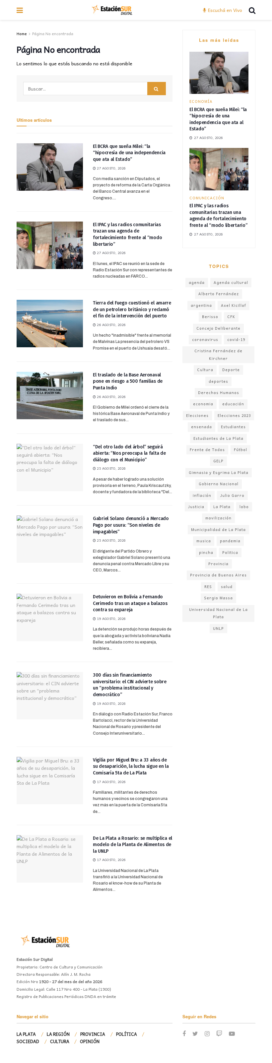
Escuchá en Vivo (224, 10)
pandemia (230, 541)
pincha (206, 552)
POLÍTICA (126, 1033)
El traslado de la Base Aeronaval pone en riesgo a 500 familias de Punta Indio (128, 381)
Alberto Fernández (218, 294)
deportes (218, 381)
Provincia (218, 563)
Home (22, 33)
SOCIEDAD (28, 1041)
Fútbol (240, 449)
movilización (218, 518)
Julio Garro (232, 495)
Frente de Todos (207, 449)
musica (203, 541)
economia (203, 404)
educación (233, 404)
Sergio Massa (218, 598)
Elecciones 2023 (234, 415)
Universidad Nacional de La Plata (218, 613)
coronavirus (205, 339)
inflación (202, 495)
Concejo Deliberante (218, 328)
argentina (201, 305)
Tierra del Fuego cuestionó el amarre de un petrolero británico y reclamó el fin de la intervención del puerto (132, 309)
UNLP (218, 628)
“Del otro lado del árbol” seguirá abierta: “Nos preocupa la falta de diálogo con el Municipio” (129, 453)
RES (208, 586)
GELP (218, 461)
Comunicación (206, 198)
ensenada (201, 427)
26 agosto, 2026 (111, 324)
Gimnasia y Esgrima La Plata (218, 472)
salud (227, 586)
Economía (201, 101)
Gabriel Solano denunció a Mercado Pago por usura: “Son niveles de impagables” (131, 525)
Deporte (231, 369)
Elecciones (197, 415)
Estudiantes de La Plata (218, 438)
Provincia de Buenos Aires (218, 575)
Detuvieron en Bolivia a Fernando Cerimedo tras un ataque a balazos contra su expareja (130, 603)
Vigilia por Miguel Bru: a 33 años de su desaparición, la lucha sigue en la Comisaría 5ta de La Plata (131, 766)
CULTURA (59, 1041)
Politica (230, 552)
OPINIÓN (90, 1041)
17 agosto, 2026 (111, 781)
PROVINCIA (92, 1033)
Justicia (196, 506)
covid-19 (236, 339)
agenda (197, 282)
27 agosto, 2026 (111, 168)
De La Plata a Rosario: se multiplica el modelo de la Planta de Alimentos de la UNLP (132, 844)
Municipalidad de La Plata (218, 529)
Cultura (205, 369)
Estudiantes (233, 427)
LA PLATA (26, 1033)
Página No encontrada (52, 33)
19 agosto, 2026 (111, 618)
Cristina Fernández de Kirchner (218, 354)
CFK (231, 316)
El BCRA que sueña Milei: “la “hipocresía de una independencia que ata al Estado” (129, 153)
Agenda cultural (231, 282)
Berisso (210, 316)
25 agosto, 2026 (111, 468)
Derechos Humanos (218, 392)
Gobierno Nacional (218, 484)
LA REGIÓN (58, 1033)
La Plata (222, 506)
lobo (244, 506)
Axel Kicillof (233, 305)
